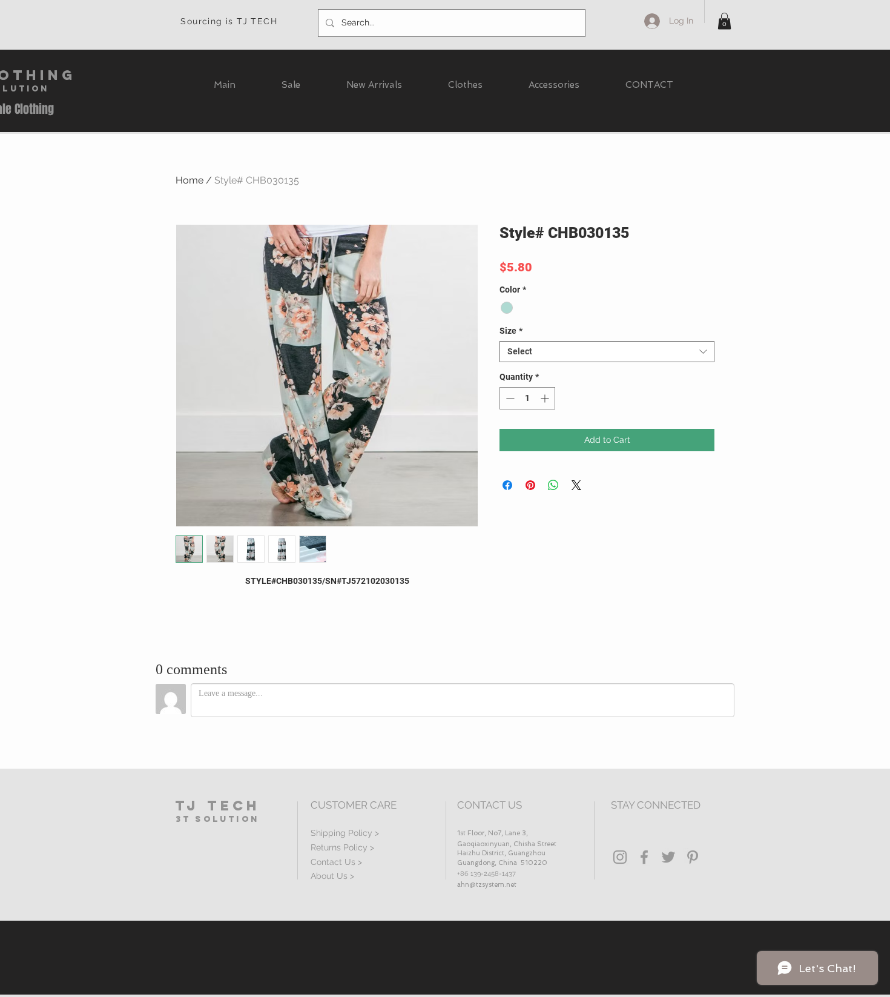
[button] (724, 21)
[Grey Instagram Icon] (620, 857)
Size (510, 331)
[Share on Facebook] (507, 485)
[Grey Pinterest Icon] (693, 857)
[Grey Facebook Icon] (644, 857)
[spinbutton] (527, 398)
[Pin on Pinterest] (530, 485)
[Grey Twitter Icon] (668, 857)
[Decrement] (508, 398)
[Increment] (545, 398)
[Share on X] (576, 485)
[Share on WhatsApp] (553, 485)
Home (189, 180)
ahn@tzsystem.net (486, 885)
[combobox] (606, 351)
